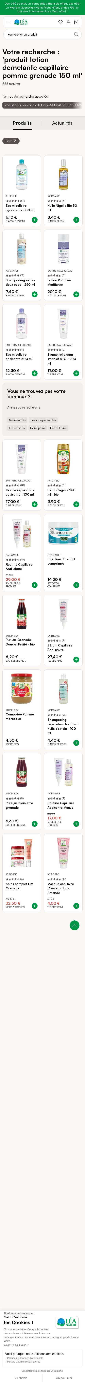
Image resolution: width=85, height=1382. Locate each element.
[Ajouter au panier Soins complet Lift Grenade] (35, 906)
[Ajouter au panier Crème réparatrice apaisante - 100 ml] (35, 504)
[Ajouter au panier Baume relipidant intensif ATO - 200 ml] (76, 373)
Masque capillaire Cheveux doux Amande (60, 888)
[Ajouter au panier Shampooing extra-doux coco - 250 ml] (35, 294)
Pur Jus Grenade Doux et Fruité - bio (20, 642)
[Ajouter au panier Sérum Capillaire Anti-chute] (76, 660)
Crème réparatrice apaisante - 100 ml (20, 492)
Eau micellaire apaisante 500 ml (19, 356)
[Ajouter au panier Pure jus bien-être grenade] (35, 824)
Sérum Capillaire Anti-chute (60, 647)
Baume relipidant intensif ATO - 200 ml (61, 358)
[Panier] (76, 22)
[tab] (22, 123)
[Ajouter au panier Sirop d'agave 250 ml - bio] (76, 504)
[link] (60, 22)
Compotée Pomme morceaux (20, 716)
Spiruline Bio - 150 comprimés (61, 561)
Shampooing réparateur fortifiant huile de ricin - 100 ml (62, 726)
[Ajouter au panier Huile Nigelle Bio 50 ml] (76, 220)
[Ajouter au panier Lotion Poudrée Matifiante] (76, 294)
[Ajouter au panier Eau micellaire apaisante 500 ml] (35, 373)
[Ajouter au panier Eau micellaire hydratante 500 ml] (35, 220)
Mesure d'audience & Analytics (23, 1361)
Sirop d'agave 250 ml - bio (61, 492)
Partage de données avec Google (25, 1358)
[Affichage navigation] (9, 22)
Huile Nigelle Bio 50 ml (62, 208)
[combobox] (42, 34)
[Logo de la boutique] (20, 22)
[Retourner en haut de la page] (74, 925)
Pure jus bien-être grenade (19, 805)
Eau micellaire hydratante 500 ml (20, 208)
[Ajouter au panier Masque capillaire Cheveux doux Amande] (76, 906)
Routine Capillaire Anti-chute (19, 566)
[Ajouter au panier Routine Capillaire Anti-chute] (35, 585)
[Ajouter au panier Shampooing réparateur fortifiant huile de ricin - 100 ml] (76, 743)
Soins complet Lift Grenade (19, 886)
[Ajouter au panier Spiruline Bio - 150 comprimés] (76, 585)
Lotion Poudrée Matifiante (59, 282)
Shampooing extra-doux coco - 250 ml (20, 282)
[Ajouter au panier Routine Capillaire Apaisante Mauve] (76, 824)
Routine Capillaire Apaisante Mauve (60, 805)
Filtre (9, 141)
